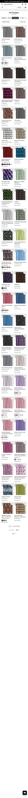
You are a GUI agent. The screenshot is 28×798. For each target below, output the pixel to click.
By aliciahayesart (17, 518)
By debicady (16, 101)
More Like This (5, 42)
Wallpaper (4, 18)
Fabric (9, 18)
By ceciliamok (4, 243)
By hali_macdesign (17, 433)
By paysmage (4, 103)
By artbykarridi (4, 204)
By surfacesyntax (5, 224)
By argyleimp (16, 60)
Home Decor (15, 18)
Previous (11, 530)
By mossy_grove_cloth (18, 40)
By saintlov (16, 142)
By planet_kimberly (17, 184)
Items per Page (16, 526)
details (22, 1)
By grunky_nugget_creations (7, 142)
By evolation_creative (5, 518)
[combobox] (20, 7)
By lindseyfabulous (17, 350)
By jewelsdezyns (17, 203)
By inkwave (4, 123)
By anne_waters (17, 160)
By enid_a (3, 40)
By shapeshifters (17, 498)
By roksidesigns (17, 370)
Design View (22, 21)
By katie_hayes (4, 60)
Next (18, 530)
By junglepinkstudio (5, 479)
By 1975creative (4, 498)
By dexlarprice (4, 81)
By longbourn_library (18, 83)
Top (14, 534)
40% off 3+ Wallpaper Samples (12, 1)
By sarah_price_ (17, 457)
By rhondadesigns (5, 265)
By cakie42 (16, 330)
